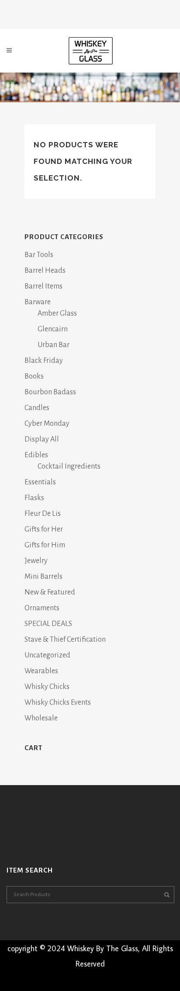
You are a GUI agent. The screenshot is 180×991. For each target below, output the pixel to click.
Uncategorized (47, 655)
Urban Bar (53, 345)
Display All (41, 439)
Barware (37, 302)
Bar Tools (38, 255)
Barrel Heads (45, 271)
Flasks (34, 498)
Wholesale (41, 718)
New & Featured (49, 592)
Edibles (36, 455)
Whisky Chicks (46, 687)
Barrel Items (43, 286)
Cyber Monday (46, 424)
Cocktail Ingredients (69, 466)
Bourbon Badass (50, 392)
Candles (36, 408)
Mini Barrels (43, 577)
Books (34, 376)
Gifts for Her (43, 529)
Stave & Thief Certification (65, 639)
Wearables (41, 671)
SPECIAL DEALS (48, 624)
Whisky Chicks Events (57, 702)
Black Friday (43, 361)
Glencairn (53, 329)
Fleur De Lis (42, 514)
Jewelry (36, 561)
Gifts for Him (44, 545)
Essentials (40, 482)
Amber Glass (57, 313)
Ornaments (41, 608)
